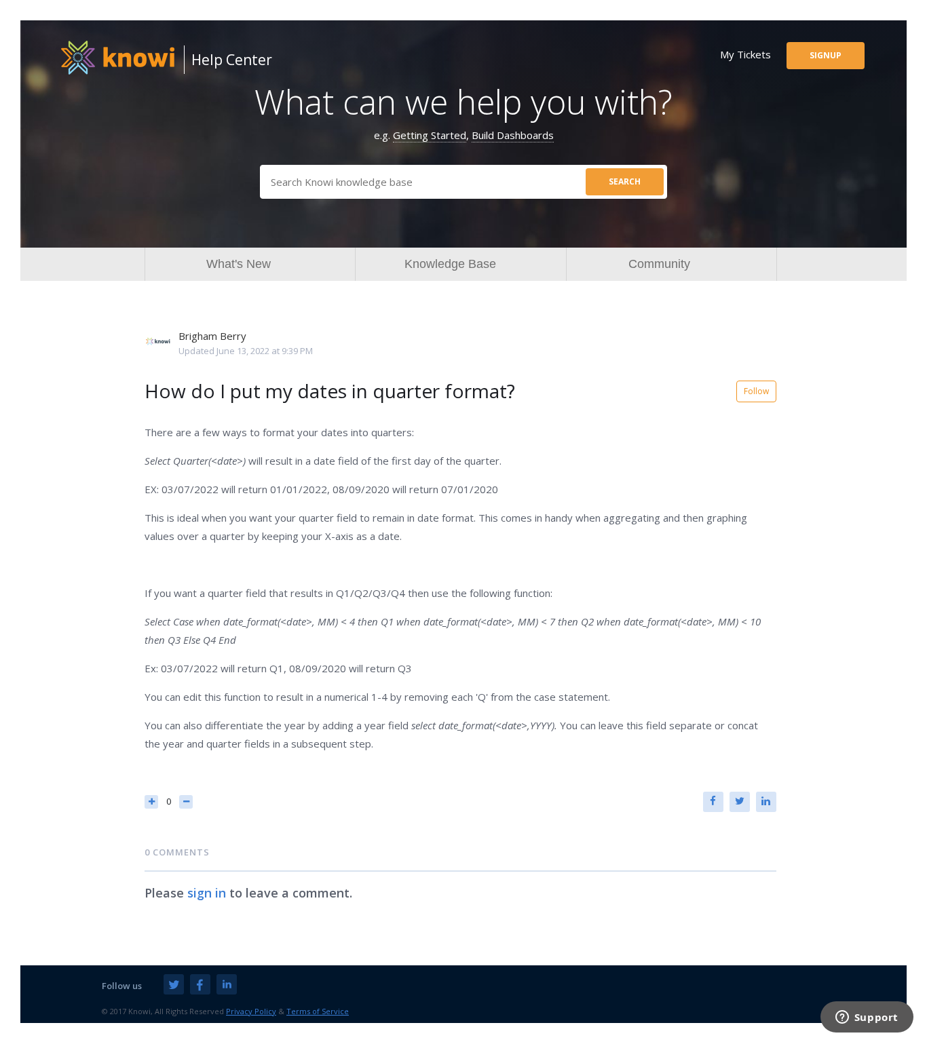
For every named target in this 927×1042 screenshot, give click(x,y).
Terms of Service (317, 1011)
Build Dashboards (513, 135)
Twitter (740, 802)
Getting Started (429, 135)
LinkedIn (766, 802)
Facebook (713, 802)
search (625, 181)
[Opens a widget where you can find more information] (866, 1018)
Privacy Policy (251, 1011)
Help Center (231, 59)
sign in (206, 893)
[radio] (151, 802)
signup (825, 55)
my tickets (745, 54)
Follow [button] (756, 391)
